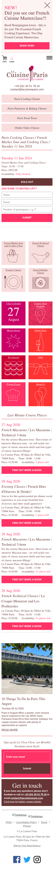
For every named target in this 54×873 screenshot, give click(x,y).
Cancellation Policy (26, 822)
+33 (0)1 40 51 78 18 (27, 86)
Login (11, 62)
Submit (27, 217)
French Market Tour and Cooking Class (25, 139)
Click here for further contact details (22, 801)
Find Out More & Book (27, 470)
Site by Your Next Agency (27, 845)
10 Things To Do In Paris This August (23, 701)
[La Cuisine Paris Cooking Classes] (27, 74)
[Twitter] (27, 859)
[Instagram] (37, 859)
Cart (5, 62)
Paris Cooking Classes (18, 137)
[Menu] (49, 58)
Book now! (27, 45)
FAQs (9, 822)
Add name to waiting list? (19, 188)
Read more (10, 729)
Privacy (27, 826)
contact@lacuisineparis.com (27, 89)
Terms (44, 822)
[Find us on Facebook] (16, 859)
